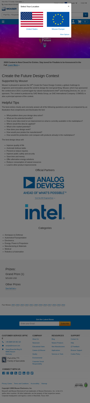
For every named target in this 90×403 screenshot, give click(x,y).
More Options (64, 34)
